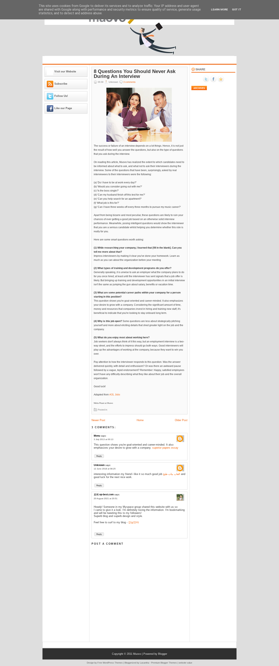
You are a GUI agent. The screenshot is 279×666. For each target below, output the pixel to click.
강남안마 (133, 522)
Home (140, 420)
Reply (99, 456)
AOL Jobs (114, 394)
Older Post (181, 420)
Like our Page (63, 108)
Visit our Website (65, 71)
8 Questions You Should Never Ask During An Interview (134, 74)
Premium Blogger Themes (164, 663)
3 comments (129, 82)
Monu (97, 435)
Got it (236, 9)
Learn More (219, 9)
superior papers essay (165, 447)
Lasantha (144, 663)
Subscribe (60, 83)
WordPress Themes (113, 663)
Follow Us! (61, 95)
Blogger (162, 653)
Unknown (99, 465)
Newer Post (98, 420)
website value (185, 663)
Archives (199, 88)
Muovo (137, 653)
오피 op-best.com (104, 494)
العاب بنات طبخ (171, 474)
